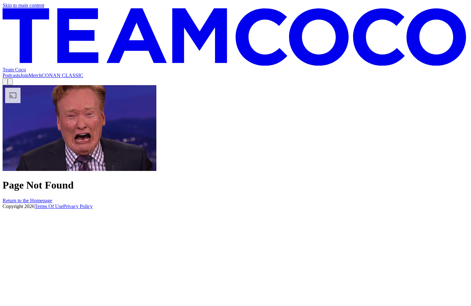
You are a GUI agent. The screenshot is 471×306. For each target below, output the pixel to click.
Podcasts (11, 75)
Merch (35, 75)
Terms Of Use (49, 206)
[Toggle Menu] (10, 81)
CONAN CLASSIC (62, 75)
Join (24, 75)
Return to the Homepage (27, 200)
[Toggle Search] (5, 81)
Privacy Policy (78, 206)
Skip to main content (23, 5)
